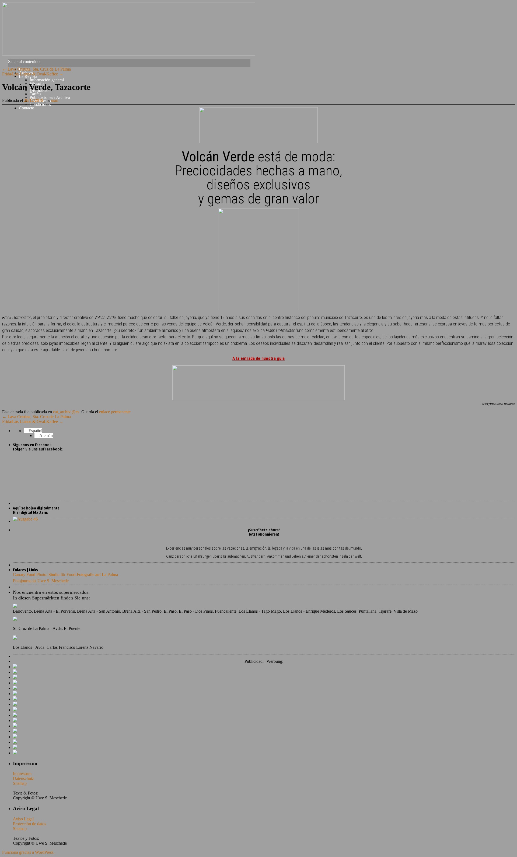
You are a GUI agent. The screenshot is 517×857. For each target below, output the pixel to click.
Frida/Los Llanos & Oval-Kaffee (32, 74)
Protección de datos (29, 823)
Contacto (26, 108)
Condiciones (40, 104)
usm (54, 100)
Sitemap (20, 783)
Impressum (22, 773)
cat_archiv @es (66, 412)
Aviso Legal (23, 819)
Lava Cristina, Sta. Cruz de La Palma (36, 69)
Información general (47, 80)
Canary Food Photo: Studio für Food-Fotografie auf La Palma (65, 574)
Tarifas (35, 94)
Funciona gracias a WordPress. (28, 852)
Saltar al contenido (24, 61)
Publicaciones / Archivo (50, 97)
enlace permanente (115, 412)
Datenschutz (23, 778)
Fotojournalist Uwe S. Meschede (41, 580)
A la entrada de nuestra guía (258, 358)
